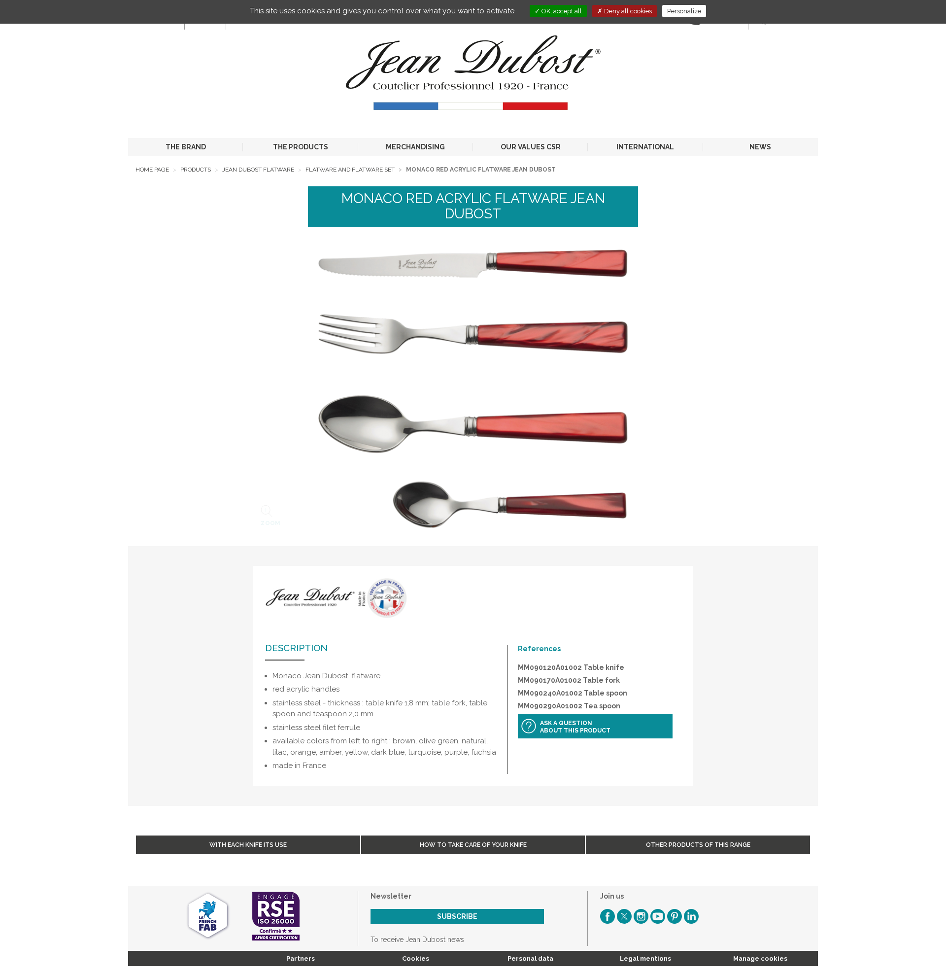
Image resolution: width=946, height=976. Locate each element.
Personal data (530, 958)
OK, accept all (561, 11)
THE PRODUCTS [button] (300, 147)
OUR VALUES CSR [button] (531, 147)
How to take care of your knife (473, 844)
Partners (300, 958)
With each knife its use (248, 844)
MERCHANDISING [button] (415, 147)
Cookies (415, 958)
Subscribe (457, 916)
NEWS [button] (760, 147)
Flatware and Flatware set (350, 169)
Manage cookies (760, 958)
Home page (152, 169)
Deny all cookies (627, 11)
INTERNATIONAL (645, 147)
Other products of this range (698, 844)
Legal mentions (645, 958)
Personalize (684, 11)
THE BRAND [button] (186, 147)
